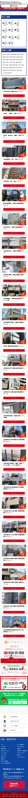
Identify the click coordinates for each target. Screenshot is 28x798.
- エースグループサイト (21, 756)
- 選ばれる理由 (3, 748)
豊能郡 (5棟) (18, 62)
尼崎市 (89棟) (20, 54)
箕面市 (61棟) (6, 57)
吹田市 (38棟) (6, 59)
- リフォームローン (4, 752)
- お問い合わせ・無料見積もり (22, 750)
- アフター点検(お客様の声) (5, 763)
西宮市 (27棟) (6, 62)
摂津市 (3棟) (5, 67)
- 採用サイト (19, 754)
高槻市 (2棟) (12, 67)
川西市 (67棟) (12, 57)
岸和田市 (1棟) (6, 70)
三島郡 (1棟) (19, 70)
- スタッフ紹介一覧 (20, 746)
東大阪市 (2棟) (18, 67)
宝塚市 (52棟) (19, 57)
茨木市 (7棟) (12, 62)
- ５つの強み (3, 746)
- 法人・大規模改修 (20, 744)
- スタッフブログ (4, 754)
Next (23, 667)
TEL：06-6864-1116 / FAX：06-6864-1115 (12, 778)
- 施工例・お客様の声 (4, 761)
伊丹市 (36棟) (19, 59)
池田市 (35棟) (12, 59)
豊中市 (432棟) (6, 54)
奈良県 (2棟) (13, 70)
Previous (4, 667)
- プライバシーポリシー (21, 752)
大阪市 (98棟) (13, 54)
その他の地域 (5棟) (7, 73)
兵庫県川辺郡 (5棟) (13, 65)
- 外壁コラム (3, 759)
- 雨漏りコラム (3, 756)
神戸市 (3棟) (21, 65)
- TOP (2, 744)
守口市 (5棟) (5, 65)
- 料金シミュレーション (5, 750)
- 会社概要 (18, 748)
